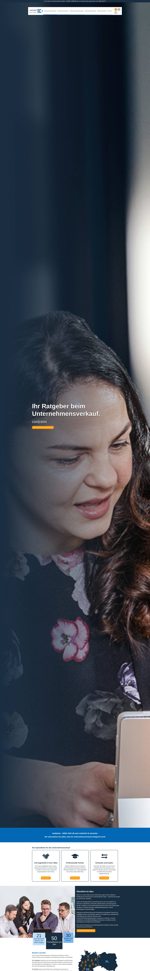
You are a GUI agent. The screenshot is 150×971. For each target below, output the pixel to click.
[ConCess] (36, 11)
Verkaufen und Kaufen (104, 863)
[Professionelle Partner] (75, 856)
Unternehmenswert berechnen (86, 930)
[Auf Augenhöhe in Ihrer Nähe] (46, 856)
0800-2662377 (102, 1)
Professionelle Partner (75, 863)
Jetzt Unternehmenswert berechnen (43, 427)
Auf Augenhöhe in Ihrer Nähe (46, 863)
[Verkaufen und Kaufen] (104, 856)
